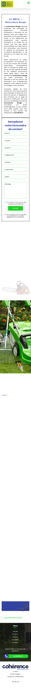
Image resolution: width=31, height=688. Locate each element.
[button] (15, 618)
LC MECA (15, 634)
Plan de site (15, 682)
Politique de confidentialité (16, 676)
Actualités (15, 640)
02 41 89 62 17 (18, 113)
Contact (15, 643)
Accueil (15, 631)
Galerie (15, 637)
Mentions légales (15, 674)
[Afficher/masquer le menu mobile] (28, 2)
